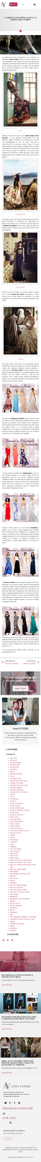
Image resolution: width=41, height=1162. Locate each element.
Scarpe (12, 901)
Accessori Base (15, 762)
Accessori (13, 760)
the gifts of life (20, 214)
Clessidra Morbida (16, 790)
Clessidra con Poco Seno (19, 785)
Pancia (12, 880)
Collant (12, 794)
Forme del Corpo (16, 828)
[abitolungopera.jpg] (20, 412)
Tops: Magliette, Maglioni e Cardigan (23, 917)
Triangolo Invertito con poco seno (22, 919)
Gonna (12, 837)
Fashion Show (15, 826)
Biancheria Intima (16, 774)
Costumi (13, 801)
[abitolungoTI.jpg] (20, 467)
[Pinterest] (19, 1103)
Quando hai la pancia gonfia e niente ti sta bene (17, 976)
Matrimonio (14, 853)
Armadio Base (15, 765)
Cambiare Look (15, 778)
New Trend (14, 878)
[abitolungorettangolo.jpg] (20, 522)
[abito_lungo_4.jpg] (20, 354)
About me (13, 758)
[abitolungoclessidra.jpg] (20, 576)
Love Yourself (15, 851)
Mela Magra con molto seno (20, 874)
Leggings (13, 846)
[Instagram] (10, 1103)
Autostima (13, 769)
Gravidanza (14, 840)
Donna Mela (14, 812)
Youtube (13, 930)
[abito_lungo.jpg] (20, 126)
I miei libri (13, 842)
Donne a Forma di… (17, 815)
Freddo (12, 835)
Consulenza (14, 799)
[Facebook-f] (15, 1103)
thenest (20, 359)
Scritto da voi (15, 903)
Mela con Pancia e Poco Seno (20, 862)
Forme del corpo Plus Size (19, 831)
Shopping (13, 908)
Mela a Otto (14, 855)
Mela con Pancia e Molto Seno (21, 860)
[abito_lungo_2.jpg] (20, 209)
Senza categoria (16, 905)
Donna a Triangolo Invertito (20, 810)
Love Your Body (15, 849)
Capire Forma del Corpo (18, 781)
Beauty (12, 772)
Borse (12, 776)
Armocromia (14, 767)
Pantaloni (13, 883)
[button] (34, 4)
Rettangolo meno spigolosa (20, 899)
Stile (11, 914)
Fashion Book (15, 824)
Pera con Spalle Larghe (18, 890)
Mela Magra (14, 871)
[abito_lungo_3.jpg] (20, 282)
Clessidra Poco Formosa (18, 792)
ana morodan (20, 287)
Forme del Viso (15, 833)
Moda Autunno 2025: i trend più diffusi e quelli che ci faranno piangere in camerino (18, 1063)
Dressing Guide (15, 819)
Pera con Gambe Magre (18, 885)
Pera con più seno (16, 887)
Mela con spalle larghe (18, 869)
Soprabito (13, 912)
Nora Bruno (29, 1157)
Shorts (12, 910)
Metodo (13, 876)
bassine (8, 646)
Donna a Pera (15, 806)
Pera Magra (14, 894)
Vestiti (12, 926)
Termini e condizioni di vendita (22, 1149)
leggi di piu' (7, 985)
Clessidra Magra (16, 787)
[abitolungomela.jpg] (20, 635)
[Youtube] (6, 1103)
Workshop (13, 928)
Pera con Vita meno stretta (19, 892)
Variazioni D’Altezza (17, 924)
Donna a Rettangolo (17, 808)
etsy (20, 131)
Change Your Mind (16, 783)
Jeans (12, 844)
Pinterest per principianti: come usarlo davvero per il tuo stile (19, 1018)
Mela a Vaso (14, 858)
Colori (12, 796)
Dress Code (14, 817)
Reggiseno (13, 896)
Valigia (12, 921)
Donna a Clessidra (16, 803)
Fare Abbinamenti (16, 821)
